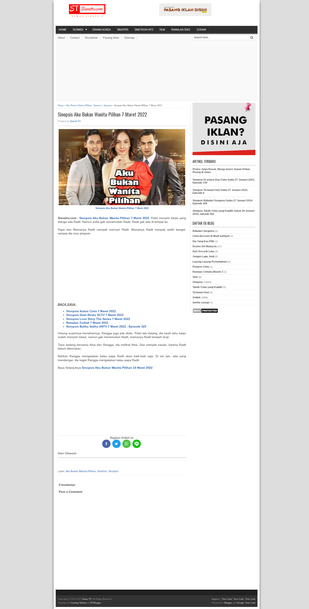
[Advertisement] (157, 70)
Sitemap (129, 37)
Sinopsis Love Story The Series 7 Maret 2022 (98, 319)
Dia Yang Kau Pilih (203, 241)
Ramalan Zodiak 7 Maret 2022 (87, 322)
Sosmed (78, 29)
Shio (195, 277)
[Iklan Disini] (185, 15)
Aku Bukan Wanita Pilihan (79, 105)
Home (62, 29)
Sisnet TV (75, 121)
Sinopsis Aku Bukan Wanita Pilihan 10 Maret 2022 (117, 367)
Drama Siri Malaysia (205, 246)
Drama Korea (101, 29)
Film (162, 29)
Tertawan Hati (201, 292)
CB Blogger (95, 602)
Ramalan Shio (180, 29)
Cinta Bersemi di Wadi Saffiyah (211, 236)
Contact (75, 37)
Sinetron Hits (144, 29)
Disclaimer (91, 37)
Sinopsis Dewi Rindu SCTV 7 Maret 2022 (95, 315)
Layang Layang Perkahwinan (210, 261)
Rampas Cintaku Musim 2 (208, 271)
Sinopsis (122, 29)
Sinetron (98, 105)
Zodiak (201, 29)
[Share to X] (116, 444)
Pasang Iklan (111, 37)
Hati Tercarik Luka (203, 251)
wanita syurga (201, 302)
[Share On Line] (136, 444)
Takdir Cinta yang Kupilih (207, 287)
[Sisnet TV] (87, 14)
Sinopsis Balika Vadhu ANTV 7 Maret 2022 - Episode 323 (106, 326)
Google (240, 602)
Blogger (228, 602)
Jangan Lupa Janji (203, 256)
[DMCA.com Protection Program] (205, 312)
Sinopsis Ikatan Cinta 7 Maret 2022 (91, 311)
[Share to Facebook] (106, 444)
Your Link (227, 599)
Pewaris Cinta (201, 266)
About (61, 37)
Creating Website (78, 602)
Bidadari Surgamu (203, 231)
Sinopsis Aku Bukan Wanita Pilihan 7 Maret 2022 (102, 114)
